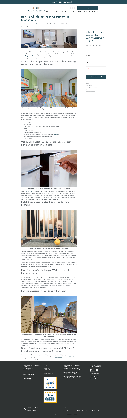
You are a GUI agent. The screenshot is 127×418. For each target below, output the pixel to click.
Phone (87, 68)
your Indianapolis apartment (28, 56)
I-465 (82, 410)
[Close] (125, 2)
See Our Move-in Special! (62, 2)
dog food (56, 134)
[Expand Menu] (59, 11)
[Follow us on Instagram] (74, 8)
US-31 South (96, 410)
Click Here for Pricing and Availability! (87, 8)
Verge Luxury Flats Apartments (96, 378)
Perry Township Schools (88, 410)
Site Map (75, 414)
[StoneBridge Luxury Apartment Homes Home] (36, 9)
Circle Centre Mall (67, 410)
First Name (88, 48)
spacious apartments (30, 191)
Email (87, 62)
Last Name (88, 55)
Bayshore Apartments (94, 376)
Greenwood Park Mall (76, 410)
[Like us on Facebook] (70, 8)
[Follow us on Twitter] (72, 8)
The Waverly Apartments (94, 373)
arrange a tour (58, 357)
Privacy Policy (69, 414)
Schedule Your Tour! (96, 77)
